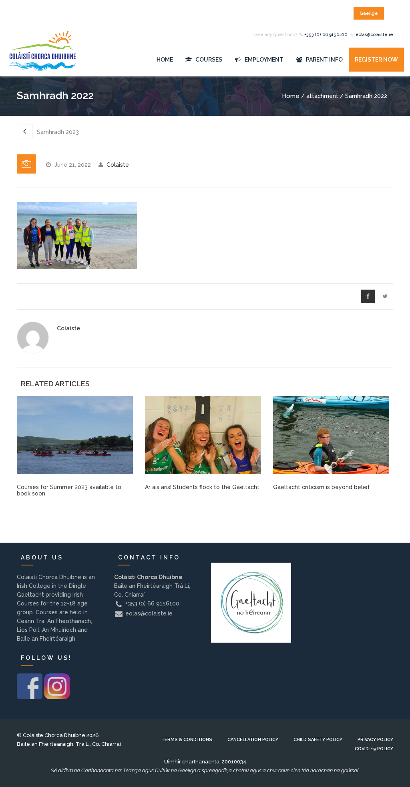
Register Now (376, 59)
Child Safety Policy (317, 739)
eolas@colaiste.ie (374, 34)
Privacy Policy (375, 739)
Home (165, 59)
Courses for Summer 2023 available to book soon (69, 490)
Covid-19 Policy (374, 748)
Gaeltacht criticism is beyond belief (321, 487)
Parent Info (324, 59)
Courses (208, 59)
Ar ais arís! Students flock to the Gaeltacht (202, 487)
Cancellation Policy (252, 739)
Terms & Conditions (186, 739)
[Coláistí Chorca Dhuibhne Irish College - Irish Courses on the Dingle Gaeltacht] (42, 60)
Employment (263, 59)
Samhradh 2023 (57, 132)
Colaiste (118, 165)
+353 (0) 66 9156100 (326, 34)
